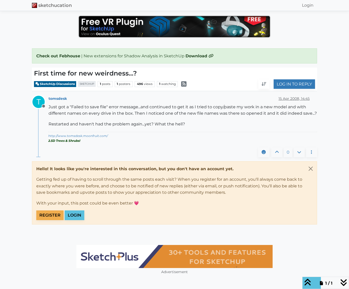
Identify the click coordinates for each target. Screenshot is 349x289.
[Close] (311, 169)
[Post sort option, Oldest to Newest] (264, 84)
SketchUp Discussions (57, 84)
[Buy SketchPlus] (174, 256)
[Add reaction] (263, 152)
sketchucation (55, 5)
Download (196, 55)
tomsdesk (58, 98)
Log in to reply (294, 84)
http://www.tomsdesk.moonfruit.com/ (78, 136)
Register (50, 215)
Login (74, 215)
